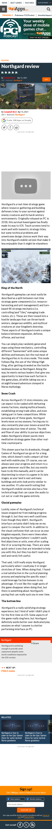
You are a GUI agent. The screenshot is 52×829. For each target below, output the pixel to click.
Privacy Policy (29, 817)
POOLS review (8, 671)
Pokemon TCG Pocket (25, 15)
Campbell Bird (9, 78)
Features (29, 3)
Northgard (18, 80)
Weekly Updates (36, 799)
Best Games (16, 3)
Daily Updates (15, 799)
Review (5, 60)
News (4, 3)
